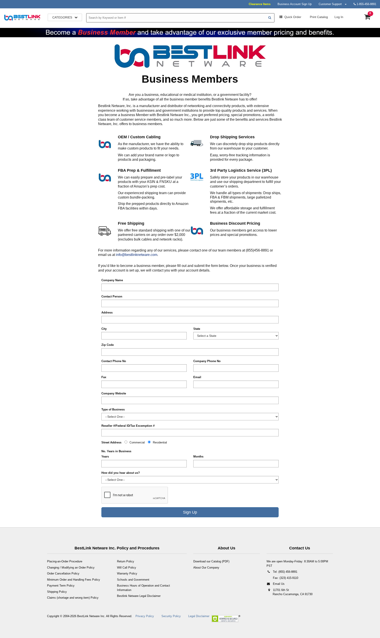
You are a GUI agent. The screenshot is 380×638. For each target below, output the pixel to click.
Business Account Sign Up (295, 4)
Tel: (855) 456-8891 (284, 571)
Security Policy (171, 616)
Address (107, 312)
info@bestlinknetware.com (136, 255)
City (104, 328)
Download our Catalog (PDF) (211, 561)
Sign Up (190, 512)
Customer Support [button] (331, 4)
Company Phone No (207, 361)
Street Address (111, 442)
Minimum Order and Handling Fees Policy (73, 579)
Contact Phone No (113, 361)
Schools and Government (133, 579)
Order (292, 17)
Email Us (278, 583)
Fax (103, 377)
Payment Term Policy (61, 585)
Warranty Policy (127, 573)
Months (198, 456)
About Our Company (206, 567)
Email (197, 377)
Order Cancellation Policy (63, 573)
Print (318, 17)
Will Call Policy (126, 567)
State (196, 328)
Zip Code (107, 344)
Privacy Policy (144, 616)
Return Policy (125, 561)
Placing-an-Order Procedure (64, 561)
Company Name (112, 280)
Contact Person (111, 296)
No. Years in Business (116, 451)
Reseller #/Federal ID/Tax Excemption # (128, 425)
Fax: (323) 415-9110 (285, 578)
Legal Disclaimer (198, 616)
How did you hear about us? (120, 472)
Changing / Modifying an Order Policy (71, 567)
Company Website (113, 393)
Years (105, 456)
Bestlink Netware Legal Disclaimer (139, 596)
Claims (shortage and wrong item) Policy (73, 597)
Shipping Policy (57, 591)
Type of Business (113, 409)
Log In (338, 17)
